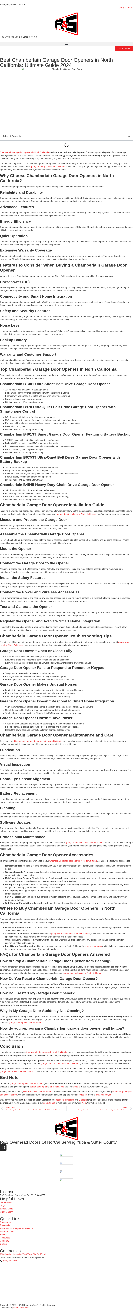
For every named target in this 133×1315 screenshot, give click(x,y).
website (76, 1087)
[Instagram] (3, 1147)
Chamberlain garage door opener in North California (38, 741)
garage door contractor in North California (60, 1063)
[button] (66, 44)
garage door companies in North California (70, 934)
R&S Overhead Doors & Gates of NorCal (18, 37)
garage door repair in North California (48, 167)
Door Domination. (21, 1308)
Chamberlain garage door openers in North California (24, 152)
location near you (103, 1095)
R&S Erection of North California (38, 1092)
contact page (49, 1103)
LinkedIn (83, 1100)
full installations (57, 1087)
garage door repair (93, 946)
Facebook (59, 1100)
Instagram (69, 1100)
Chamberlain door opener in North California (46, 1052)
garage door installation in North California (76, 514)
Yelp (84, 1103)
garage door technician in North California (85, 843)
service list (82, 1095)
